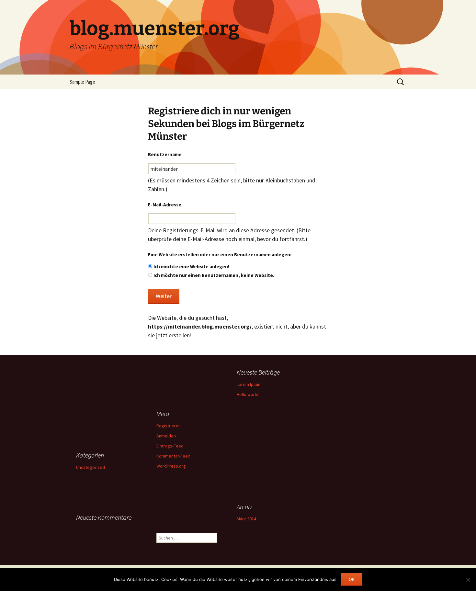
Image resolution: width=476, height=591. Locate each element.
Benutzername (165, 154)
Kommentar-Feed (173, 456)
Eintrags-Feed (170, 446)
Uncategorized (90, 467)
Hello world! (248, 394)
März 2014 (246, 519)
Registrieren (168, 426)
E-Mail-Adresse (164, 205)
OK (352, 579)
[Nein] (468, 579)
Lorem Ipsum (249, 384)
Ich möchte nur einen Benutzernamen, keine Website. (213, 275)
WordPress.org (171, 466)
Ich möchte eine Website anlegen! (191, 266)
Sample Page (82, 82)
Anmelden (166, 436)
